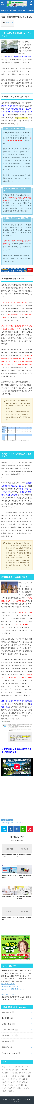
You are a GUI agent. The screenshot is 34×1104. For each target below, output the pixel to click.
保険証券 (21, 1076)
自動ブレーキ (13, 1085)
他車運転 (5, 1076)
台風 (17, 823)
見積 (10, 1088)
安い (17, 1079)
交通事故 (5, 823)
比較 (4, 1082)
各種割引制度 (21, 10)
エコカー (11, 1067)
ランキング (6, 1070)
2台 (4, 1067)
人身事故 (5, 1073)
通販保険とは (4, 10)
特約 (4, 1085)
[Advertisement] (17, 795)
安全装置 (24, 1079)
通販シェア (12, 1091)
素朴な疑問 (13, 10)
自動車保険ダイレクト (19, 1099)
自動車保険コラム (9, 1035)
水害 (10, 1082)
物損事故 (24, 1082)
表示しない (9, 23)
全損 (12, 823)
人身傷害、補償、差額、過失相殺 (21, 1073)
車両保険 (18, 1088)
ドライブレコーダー (23, 1067)
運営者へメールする (8, 994)
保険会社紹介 (7, 1041)
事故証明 (15, 1070)
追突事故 (26, 1088)
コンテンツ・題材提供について (13, 989)
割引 (4, 1079)
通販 (4, 1091)
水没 (22, 823)
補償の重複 (24, 1085)
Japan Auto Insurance (11, 1053)
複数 (4, 1088)
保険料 (14, 1076)
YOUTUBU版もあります (10, 986)
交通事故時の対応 (8, 820)
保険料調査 (7, 1047)
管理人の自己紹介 (8, 984)
